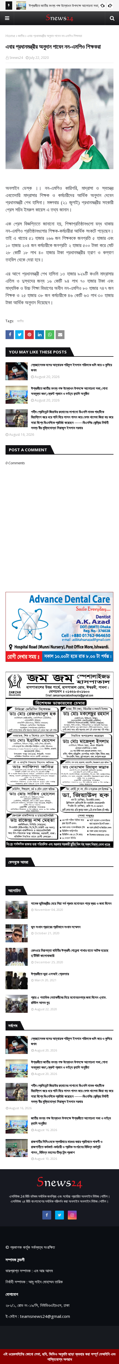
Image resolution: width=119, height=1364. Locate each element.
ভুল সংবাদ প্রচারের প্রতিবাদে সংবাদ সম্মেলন (56, 926)
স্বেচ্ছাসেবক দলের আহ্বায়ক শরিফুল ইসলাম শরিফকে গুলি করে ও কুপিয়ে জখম (71, 367)
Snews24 (16, 57)
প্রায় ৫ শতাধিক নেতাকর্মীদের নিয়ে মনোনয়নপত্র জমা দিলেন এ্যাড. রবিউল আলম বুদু (69, 1000)
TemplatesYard (53, 1336)
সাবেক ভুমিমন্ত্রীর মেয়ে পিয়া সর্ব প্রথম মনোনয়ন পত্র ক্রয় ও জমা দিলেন (71, 903)
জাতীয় (21, 35)
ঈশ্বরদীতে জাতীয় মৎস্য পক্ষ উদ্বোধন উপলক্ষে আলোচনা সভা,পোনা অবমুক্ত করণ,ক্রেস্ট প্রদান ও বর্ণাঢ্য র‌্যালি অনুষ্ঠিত (69, 391)
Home (10, 35)
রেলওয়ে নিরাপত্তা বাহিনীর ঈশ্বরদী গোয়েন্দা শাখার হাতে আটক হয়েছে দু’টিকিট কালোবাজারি (69, 953)
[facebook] (46, 1215)
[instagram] (72, 1215)
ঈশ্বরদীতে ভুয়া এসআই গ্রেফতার (50, 973)
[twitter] (59, 1215)
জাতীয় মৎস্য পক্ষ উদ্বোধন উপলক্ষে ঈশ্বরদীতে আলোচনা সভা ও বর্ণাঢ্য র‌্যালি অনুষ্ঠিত (71, 1121)
